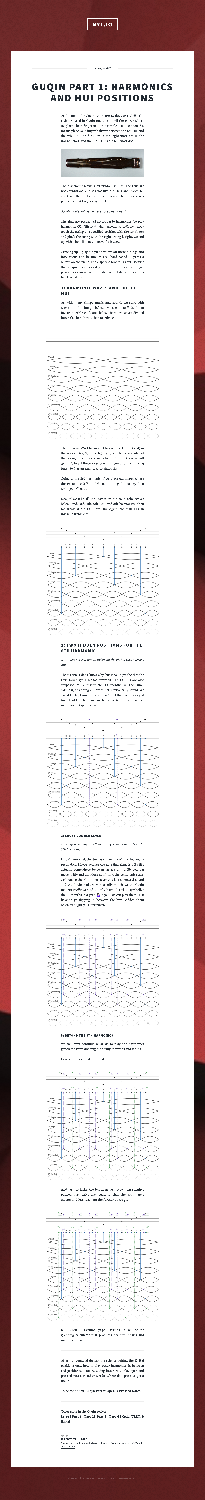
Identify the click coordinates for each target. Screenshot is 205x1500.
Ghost (133, 1478)
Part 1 (76, 1417)
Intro (65, 1417)
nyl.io (103, 24)
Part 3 (101, 1417)
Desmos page (94, 1330)
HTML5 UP (100, 1478)
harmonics (123, 222)
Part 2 (89, 1417)
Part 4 (114, 1417)
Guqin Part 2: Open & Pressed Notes (113, 1391)
